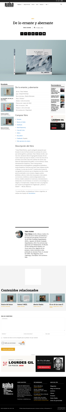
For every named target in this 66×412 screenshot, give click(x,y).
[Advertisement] (33, 11)
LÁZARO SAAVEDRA (21, 306)
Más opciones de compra (23, 141)
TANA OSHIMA (27, 27)
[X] (60, 1)
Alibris (18, 133)
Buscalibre (20, 136)
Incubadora (32, 193)
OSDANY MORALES (37, 395)
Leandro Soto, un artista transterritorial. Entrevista (40, 398)
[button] (61, 4)
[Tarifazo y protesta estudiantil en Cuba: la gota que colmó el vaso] (62, 90)
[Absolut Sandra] (41, 298)
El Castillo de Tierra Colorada (41, 394)
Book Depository (21, 127)
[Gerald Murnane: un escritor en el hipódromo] (62, 101)
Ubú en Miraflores (38, 386)
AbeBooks (19, 125)
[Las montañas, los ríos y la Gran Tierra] (7, 92)
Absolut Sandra (38, 304)
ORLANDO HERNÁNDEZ (5, 129)
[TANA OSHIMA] (19, 244)
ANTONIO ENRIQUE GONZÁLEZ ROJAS (41, 400)
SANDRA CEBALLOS (37, 306)
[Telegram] (44, 33)
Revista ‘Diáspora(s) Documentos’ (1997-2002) (40, 390)
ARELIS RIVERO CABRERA (5, 115)
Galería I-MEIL (22, 304)
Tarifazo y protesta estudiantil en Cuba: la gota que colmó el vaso (55, 91)
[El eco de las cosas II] (57, 298)
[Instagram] (58, 1)
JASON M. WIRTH (4, 101)
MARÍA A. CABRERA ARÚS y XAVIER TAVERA (56, 307)
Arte (32, 18)
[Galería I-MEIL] (25, 298)
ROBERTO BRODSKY (38, 387)
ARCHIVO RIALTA (37, 392)
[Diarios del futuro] (7, 121)
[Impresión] (40, 33)
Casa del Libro (21, 130)
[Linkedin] (33, 33)
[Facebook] (56, 1)
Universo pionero (5, 114)
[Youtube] (62, 1)
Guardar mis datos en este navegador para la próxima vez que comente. (20, 337)
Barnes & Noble (21, 122)
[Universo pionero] (7, 107)
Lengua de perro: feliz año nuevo (55, 96)
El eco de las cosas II (56, 304)
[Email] (36, 33)
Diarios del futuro (5, 128)
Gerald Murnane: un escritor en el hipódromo (55, 101)
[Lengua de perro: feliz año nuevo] (62, 97)
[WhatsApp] (29, 33)
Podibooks (19, 138)
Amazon (19, 119)
